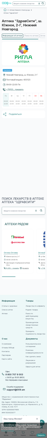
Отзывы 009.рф (8, 348)
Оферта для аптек (33, 367)
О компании (6, 344)
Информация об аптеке (12, 36)
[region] (23, 37)
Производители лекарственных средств (32, 325)
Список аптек (7, 310)
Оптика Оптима (11, 253)
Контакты (6, 351)
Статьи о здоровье (9, 306)
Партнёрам (6, 355)
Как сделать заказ (33, 356)
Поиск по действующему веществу (32, 316)
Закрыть (41, 435)
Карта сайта (7, 359)
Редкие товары (32, 310)
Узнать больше (7, 431)
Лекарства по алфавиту (35, 306)
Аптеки (4, 313)
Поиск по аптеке (31, 36)
